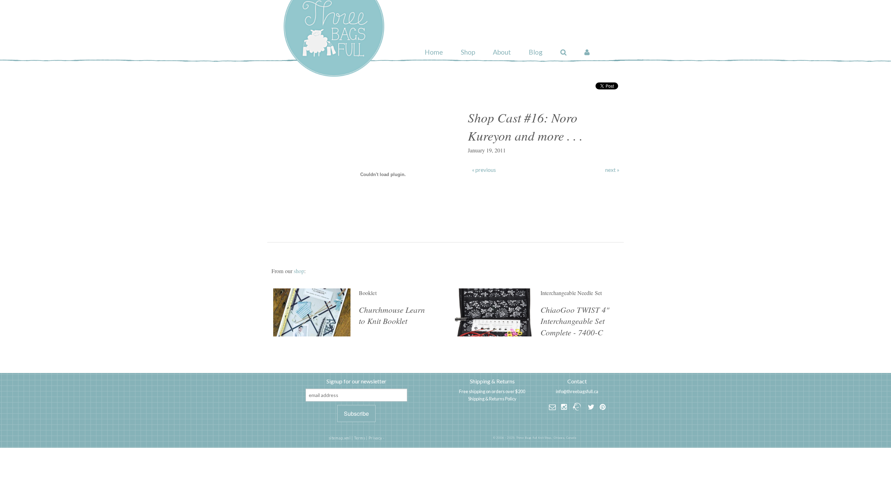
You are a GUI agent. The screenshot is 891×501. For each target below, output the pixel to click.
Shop (468, 52)
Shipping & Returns (492, 381)
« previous (484, 170)
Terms (359, 438)
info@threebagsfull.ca (577, 391)
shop (299, 271)
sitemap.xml (340, 438)
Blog (536, 52)
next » (612, 170)
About (502, 52)
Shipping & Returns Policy (492, 398)
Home (434, 52)
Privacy (375, 438)
